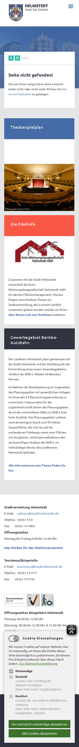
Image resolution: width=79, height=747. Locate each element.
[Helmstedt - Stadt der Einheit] (29, 22)
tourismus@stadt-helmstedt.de (40, 566)
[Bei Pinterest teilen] (17, 58)
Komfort (21, 696)
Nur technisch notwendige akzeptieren (39, 724)
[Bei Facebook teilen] (11, 58)
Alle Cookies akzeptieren (39, 733)
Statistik (21, 676)
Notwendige (23, 671)
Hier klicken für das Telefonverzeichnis (33, 548)
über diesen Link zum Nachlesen (30, 314)
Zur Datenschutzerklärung (38, 663)
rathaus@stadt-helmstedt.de (38, 513)
